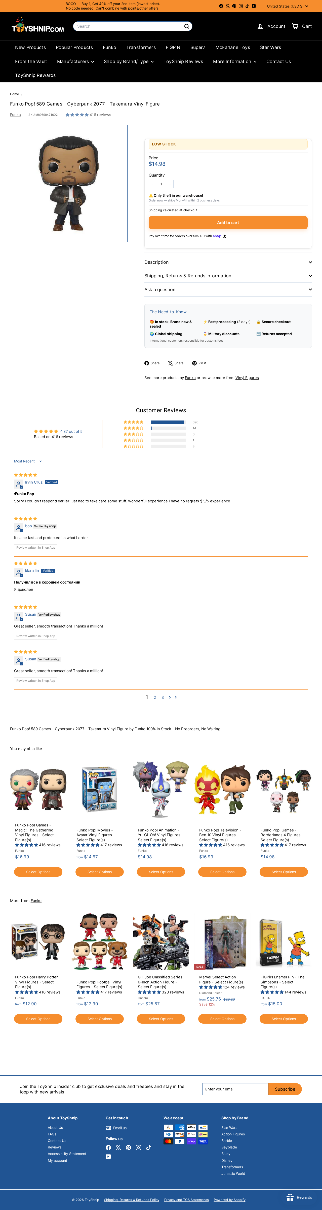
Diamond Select (210, 993)
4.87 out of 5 (71, 431)
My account (57, 1160)
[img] (25, 474)
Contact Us (278, 61)
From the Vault (31, 61)
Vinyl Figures (247, 377)
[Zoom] (68, 183)
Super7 (198, 47)
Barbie (226, 1140)
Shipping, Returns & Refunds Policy (131, 1200)
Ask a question (160, 289)
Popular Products (74, 47)
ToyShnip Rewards (35, 75)
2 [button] (155, 697)
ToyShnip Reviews (183, 61)
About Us (55, 1127)
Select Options (38, 872)
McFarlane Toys (233, 47)
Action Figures (233, 1134)
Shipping (155, 210)
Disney (226, 1160)
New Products (30, 47)
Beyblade (229, 1147)
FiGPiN (173, 47)
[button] (78, 114)
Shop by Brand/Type (127, 61)
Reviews (54, 1147)
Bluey (225, 1153)
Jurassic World (233, 1173)
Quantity (157, 175)
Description (156, 262)
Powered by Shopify (230, 1200)
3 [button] (163, 697)
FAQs (52, 1134)
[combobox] (132, 26)
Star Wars (270, 47)
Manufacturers (73, 61)
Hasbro (143, 998)
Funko (109, 47)
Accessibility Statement (67, 1153)
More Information (233, 61)
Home (15, 94)
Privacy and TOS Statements (186, 1200)
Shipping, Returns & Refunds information (187, 275)
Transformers (141, 47)
